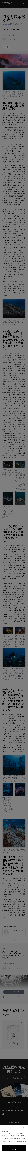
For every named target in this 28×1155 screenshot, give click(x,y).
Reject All (14, 1149)
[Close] (23, 1128)
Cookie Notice (11, 1143)
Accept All (14, 1146)
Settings (14, 1153)
